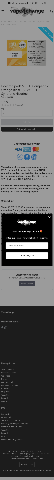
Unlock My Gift (27, 255)
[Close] (49, 217)
